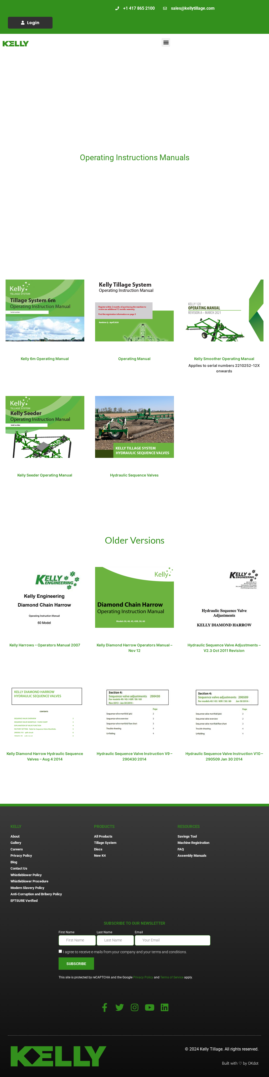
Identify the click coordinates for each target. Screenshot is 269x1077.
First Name (66, 932)
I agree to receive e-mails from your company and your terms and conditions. (125, 952)
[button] (166, 42)
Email (139, 932)
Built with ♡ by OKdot (240, 1063)
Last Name (104, 932)
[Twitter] (119, 1007)
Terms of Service (171, 977)
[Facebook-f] (104, 1007)
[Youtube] (149, 1007)
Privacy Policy (143, 977)
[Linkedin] (164, 1007)
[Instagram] (134, 1007)
